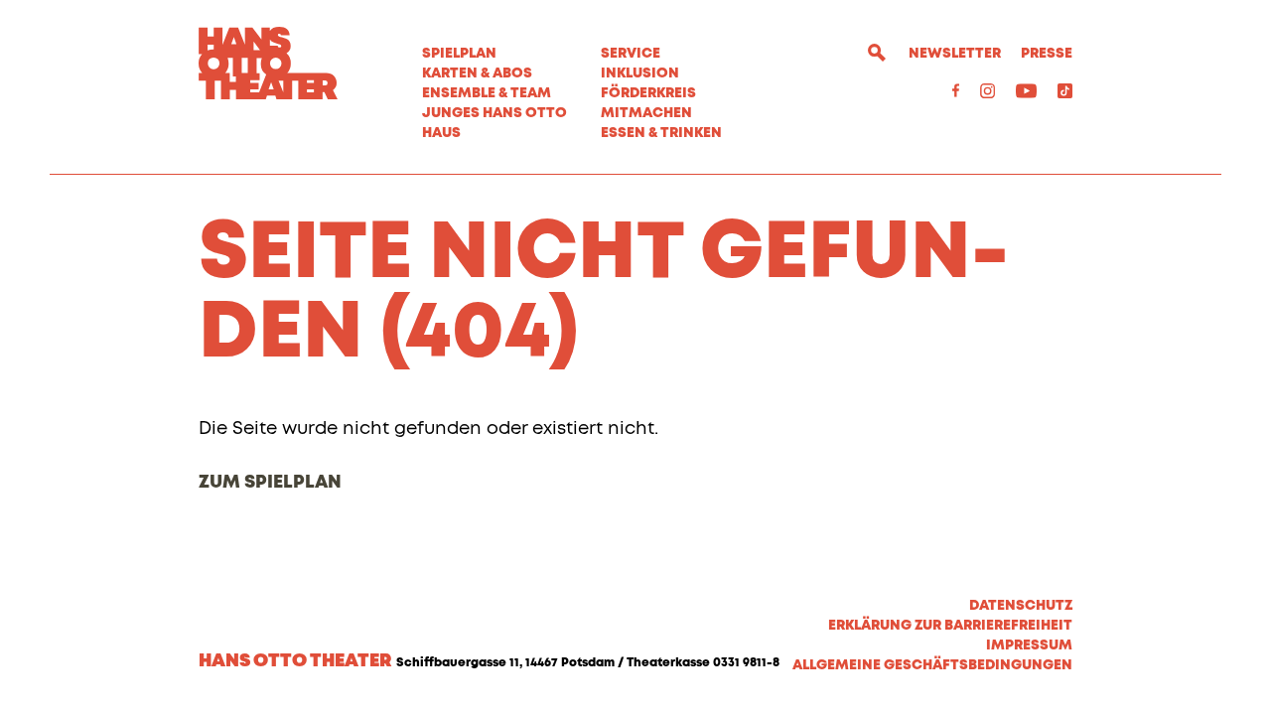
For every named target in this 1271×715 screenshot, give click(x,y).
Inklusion (640, 73)
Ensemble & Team (486, 93)
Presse (1046, 54)
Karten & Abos (477, 73)
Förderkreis (648, 93)
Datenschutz (1020, 606)
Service (630, 54)
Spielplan (459, 54)
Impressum (1029, 645)
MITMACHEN (646, 113)
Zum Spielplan (270, 483)
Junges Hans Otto (494, 113)
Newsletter (955, 54)
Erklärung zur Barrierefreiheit (950, 626)
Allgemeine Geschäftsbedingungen (932, 665)
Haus (441, 133)
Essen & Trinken (661, 133)
